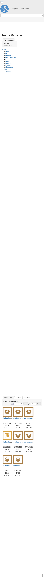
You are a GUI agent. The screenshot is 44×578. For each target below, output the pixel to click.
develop (8, 55)
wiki (6, 70)
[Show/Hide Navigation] (1, 2)
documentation (10, 57)
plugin (7, 61)
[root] (5, 49)
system (8, 66)
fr (5, 59)
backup (9, 72)
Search (27, 397)
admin (7, 51)
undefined (9, 68)
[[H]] (5, 9)
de (6, 53)
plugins (8, 63)
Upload (18, 397)
